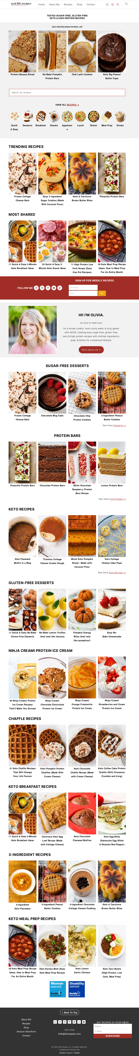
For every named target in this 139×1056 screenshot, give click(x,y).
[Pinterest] (118, 4)
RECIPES (71, 105)
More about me (90, 349)
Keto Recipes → (117, 572)
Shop (79, 4)
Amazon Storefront (26, 1031)
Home (41, 4)
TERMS (77, 1053)
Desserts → (120, 425)
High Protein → (118, 499)
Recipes (68, 4)
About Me (54, 4)
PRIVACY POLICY (66, 1053)
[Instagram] (112, 4)
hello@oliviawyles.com (69, 1033)
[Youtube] (53, 288)
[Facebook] (107, 4)
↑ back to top (69, 1012)
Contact (91, 4)
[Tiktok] (59, 288)
